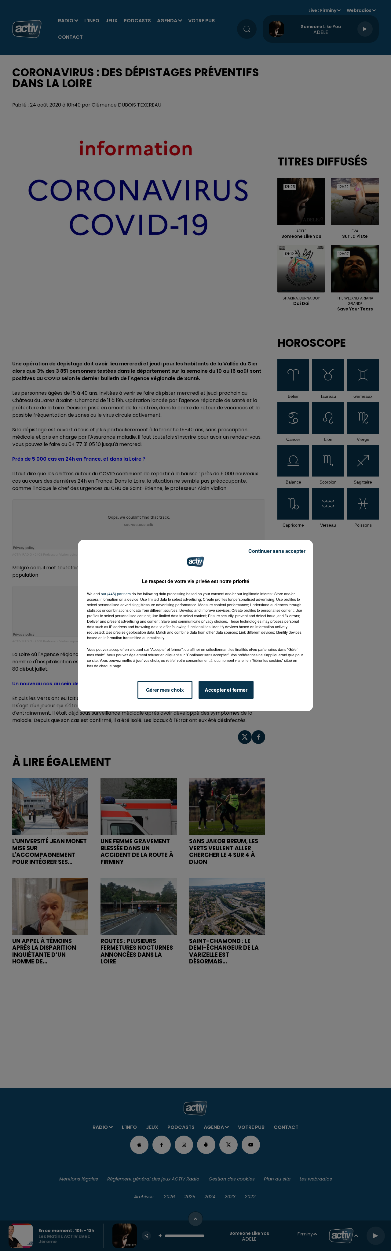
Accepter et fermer (226, 689)
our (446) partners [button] (116, 593)
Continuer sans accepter (276, 550)
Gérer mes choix (165, 689)
